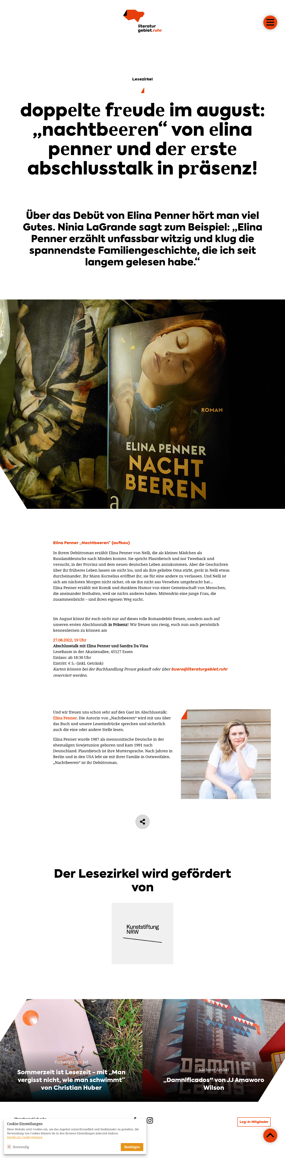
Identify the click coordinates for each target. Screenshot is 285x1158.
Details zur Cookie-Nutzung (24, 1137)
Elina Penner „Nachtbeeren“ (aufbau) (91, 543)
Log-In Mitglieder (254, 1122)
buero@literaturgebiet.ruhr (199, 669)
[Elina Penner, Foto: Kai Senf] (226, 797)
